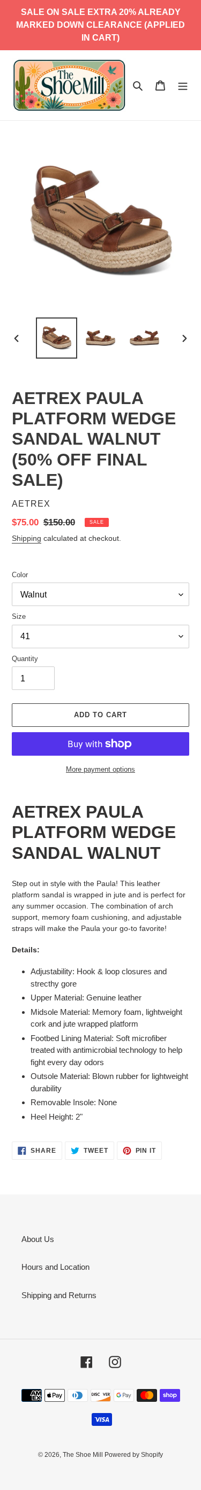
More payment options (100, 769)
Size (19, 616)
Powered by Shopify (134, 1454)
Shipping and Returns (58, 1295)
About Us (37, 1239)
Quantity (25, 659)
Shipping (26, 538)
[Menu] (183, 85)
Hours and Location (55, 1266)
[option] (57, 338)
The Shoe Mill (84, 1454)
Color (20, 575)
